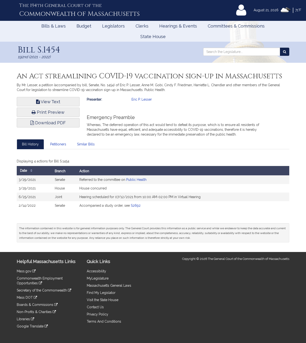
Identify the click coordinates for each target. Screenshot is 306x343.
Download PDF (50, 122)
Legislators (113, 26)
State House (153, 36)
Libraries (24, 319)
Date (24, 170)
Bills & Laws (53, 26)
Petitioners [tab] (58, 144)
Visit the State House (102, 300)
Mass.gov (24, 271)
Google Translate (30, 326)
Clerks (142, 26)
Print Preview (50, 112)
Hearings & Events (178, 26)
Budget (83, 26)
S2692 (136, 205)
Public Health (136, 180)
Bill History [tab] (30, 144)
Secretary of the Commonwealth (42, 290)
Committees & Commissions (236, 26)
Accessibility (96, 271)
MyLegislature (98, 278)
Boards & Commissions (35, 305)
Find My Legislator (101, 293)
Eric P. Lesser (141, 99)
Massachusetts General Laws (109, 285)
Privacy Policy (97, 314)
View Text (50, 101)
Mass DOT (25, 297)
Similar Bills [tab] (86, 144)
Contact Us (95, 307)
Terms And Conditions (104, 321)
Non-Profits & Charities (35, 312)
